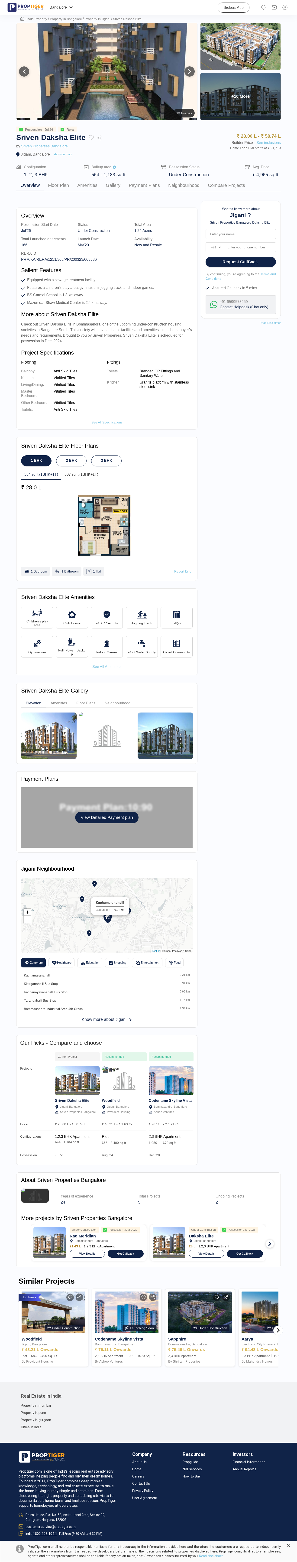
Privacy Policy (142, 1491)
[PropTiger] (25, 7)
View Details (87, 1253)
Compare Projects (226, 185)
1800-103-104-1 (45, 1534)
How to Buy (191, 1476)
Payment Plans (144, 185)
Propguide (190, 1462)
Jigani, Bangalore (35, 154)
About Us (139, 1462)
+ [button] (27, 912)
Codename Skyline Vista (170, 1101)
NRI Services (192, 1469)
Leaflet (156, 951)
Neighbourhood (184, 185)
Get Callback (125, 1253)
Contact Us (141, 1483)
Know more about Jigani (104, 1019)
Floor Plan (58, 185)
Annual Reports (244, 1469)
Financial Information (249, 1462)
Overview (30, 185)
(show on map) (62, 154)
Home (137, 1469)
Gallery (113, 185)
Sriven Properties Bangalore (44, 146)
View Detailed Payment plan (107, 817)
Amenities (87, 185)
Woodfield (111, 1101)
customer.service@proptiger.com (51, 1527)
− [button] (27, 919)
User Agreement (144, 1498)
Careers (138, 1476)
